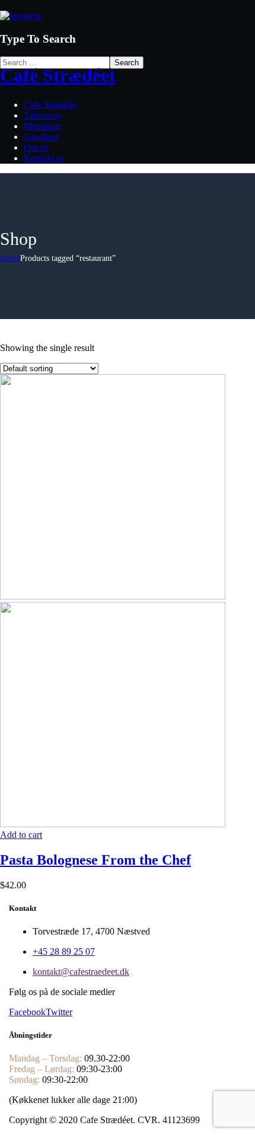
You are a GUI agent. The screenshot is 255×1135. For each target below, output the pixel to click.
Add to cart (21, 835)
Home (10, 258)
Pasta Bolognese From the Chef (95, 860)
